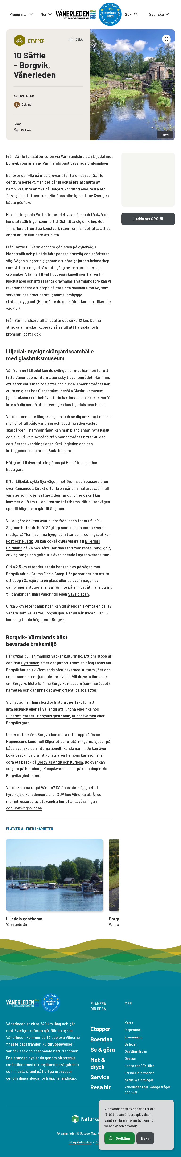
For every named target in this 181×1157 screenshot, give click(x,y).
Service (99, 1076)
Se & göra (102, 1049)
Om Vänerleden (136, 1051)
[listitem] (132, 84)
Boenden (101, 1039)
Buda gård (15, 469)
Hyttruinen (30, 662)
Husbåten (74, 462)
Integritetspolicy (80, 1142)
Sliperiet (13, 715)
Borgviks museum (67, 683)
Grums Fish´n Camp (48, 573)
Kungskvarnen (84, 715)
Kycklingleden (66, 443)
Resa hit (100, 1087)
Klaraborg (33, 768)
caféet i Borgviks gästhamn (46, 715)
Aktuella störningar (139, 1080)
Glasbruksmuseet (89, 390)
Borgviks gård (17, 722)
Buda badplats (61, 450)
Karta (129, 1022)
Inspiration (133, 1029)
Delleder (131, 1044)
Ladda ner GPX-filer (139, 1065)
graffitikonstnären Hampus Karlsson (64, 755)
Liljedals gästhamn (24, 918)
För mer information (139, 1072)
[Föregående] (166, 39)
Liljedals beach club (89, 404)
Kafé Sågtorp (48, 527)
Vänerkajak (81, 794)
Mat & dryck (97, 1063)
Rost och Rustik (19, 540)
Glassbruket (48, 390)
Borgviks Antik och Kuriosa (60, 761)
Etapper (100, 1028)
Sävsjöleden (78, 593)
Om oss (130, 1058)
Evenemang (133, 1037)
